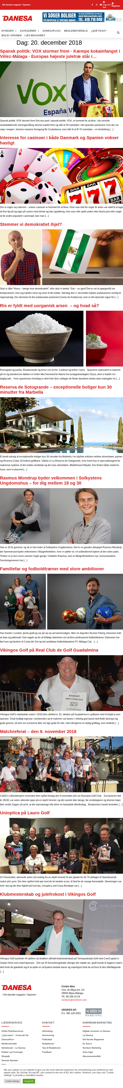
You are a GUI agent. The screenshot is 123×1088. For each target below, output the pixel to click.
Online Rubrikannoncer (12, 1031)
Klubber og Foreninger (12, 1052)
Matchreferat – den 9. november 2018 (38, 731)
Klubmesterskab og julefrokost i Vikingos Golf (48, 894)
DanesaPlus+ (8, 1039)
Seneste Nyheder (10, 1060)
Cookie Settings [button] (12, 1081)
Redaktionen (48, 1043)
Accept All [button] (28, 1081)
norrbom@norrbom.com (74, 1000)
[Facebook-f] (92, 5)
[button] (9, 31)
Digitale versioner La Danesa (96, 1031)
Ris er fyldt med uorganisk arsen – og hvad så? (49, 305)
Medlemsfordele (9, 1043)
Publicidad (47, 1039)
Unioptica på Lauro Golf (25, 812)
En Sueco (87, 1043)
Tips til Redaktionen (51, 1048)
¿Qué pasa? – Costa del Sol (15, 1035)
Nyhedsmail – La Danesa (13, 1048)
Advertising (47, 1031)
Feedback (47, 1052)
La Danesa (88, 1035)
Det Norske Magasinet (93, 1039)
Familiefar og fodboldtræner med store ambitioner (52, 568)
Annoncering (48, 1035)
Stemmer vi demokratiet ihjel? (31, 224)
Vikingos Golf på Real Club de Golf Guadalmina (49, 650)
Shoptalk (6, 1056)
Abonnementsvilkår (92, 1056)
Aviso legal (88, 1052)
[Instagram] (96, 5)
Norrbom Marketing (92, 1048)
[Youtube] (101, 5)
